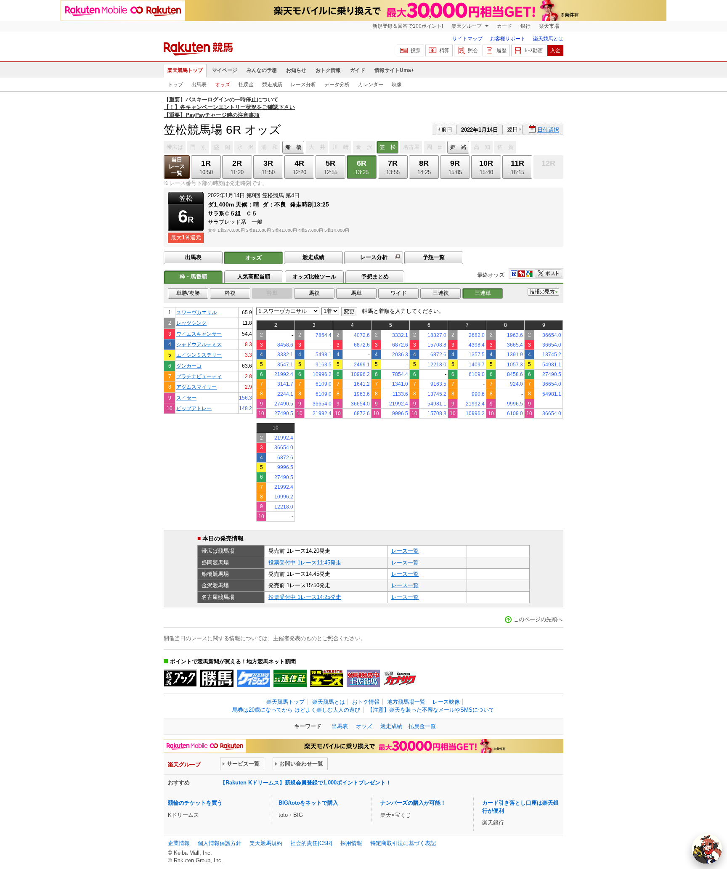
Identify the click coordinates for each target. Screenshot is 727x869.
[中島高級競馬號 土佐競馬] (363, 678)
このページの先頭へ (537, 619)
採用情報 (351, 843)
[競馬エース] (326, 678)
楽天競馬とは (548, 39)
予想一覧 (434, 257)
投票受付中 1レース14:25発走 (304, 597)
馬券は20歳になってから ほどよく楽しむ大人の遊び (296, 710)
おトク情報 (328, 70)
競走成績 (272, 84)
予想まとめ (375, 276)
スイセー (186, 397)
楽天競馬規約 (265, 843)
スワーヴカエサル (196, 312)
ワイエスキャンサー (199, 333)
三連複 (440, 293)
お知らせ (296, 70)
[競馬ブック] (180, 678)
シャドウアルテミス (199, 344)
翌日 (512, 129)
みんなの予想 (262, 70)
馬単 (356, 293)
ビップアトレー (194, 408)
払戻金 (246, 84)
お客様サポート (507, 39)
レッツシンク (191, 323)
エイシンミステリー (199, 355)
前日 (446, 129)
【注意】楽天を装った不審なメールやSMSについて (430, 710)
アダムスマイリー (196, 386)
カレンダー (370, 84)
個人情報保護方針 (219, 843)
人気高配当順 (253, 276)
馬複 (314, 293)
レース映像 (446, 702)
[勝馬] (216, 678)
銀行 (525, 26)
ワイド (398, 293)
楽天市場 (549, 26)
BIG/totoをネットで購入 (308, 803)
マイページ (224, 70)
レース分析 (303, 84)
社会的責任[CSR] (311, 843)
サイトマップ (467, 39)
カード (504, 26)
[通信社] (290, 678)
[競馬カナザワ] (400, 678)
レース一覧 (405, 551)
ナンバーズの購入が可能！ (413, 803)
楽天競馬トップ (185, 70)
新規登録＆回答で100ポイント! (407, 26)
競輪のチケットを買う (195, 803)
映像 (397, 84)
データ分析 (337, 84)
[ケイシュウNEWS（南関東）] (253, 678)
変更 (349, 311)
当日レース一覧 (177, 166)
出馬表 (199, 84)
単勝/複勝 (188, 293)
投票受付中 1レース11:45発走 (304, 562)
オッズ (222, 84)
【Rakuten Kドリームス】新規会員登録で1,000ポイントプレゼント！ (305, 782)
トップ (175, 84)
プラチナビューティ (199, 376)
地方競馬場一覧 (406, 702)
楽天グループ (467, 26)
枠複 (230, 293)
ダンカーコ (189, 365)
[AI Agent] (707, 849)
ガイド (357, 70)
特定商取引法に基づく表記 (403, 843)
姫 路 (458, 147)
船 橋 (293, 147)
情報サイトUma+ (394, 70)
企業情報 (179, 843)
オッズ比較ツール (314, 276)
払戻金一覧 (422, 726)
